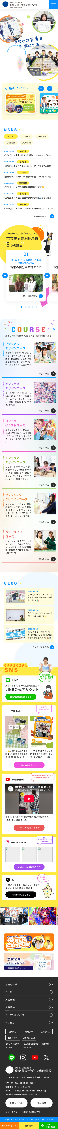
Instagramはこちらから (29, 867)
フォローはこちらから (20, 894)
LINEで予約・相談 (50, 1125)
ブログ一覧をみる (40, 647)
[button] (41, 88)
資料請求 (41, 1102)
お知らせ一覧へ (41, 216)
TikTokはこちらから (28, 765)
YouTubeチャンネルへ (29, 827)
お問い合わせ (16, 1102)
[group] (20, 103)
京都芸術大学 (11, 1111)
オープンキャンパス (9, 1125)
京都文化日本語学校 (31, 1111)
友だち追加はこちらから (20, 696)
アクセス (9, 1022)
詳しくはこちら (30, 295)
